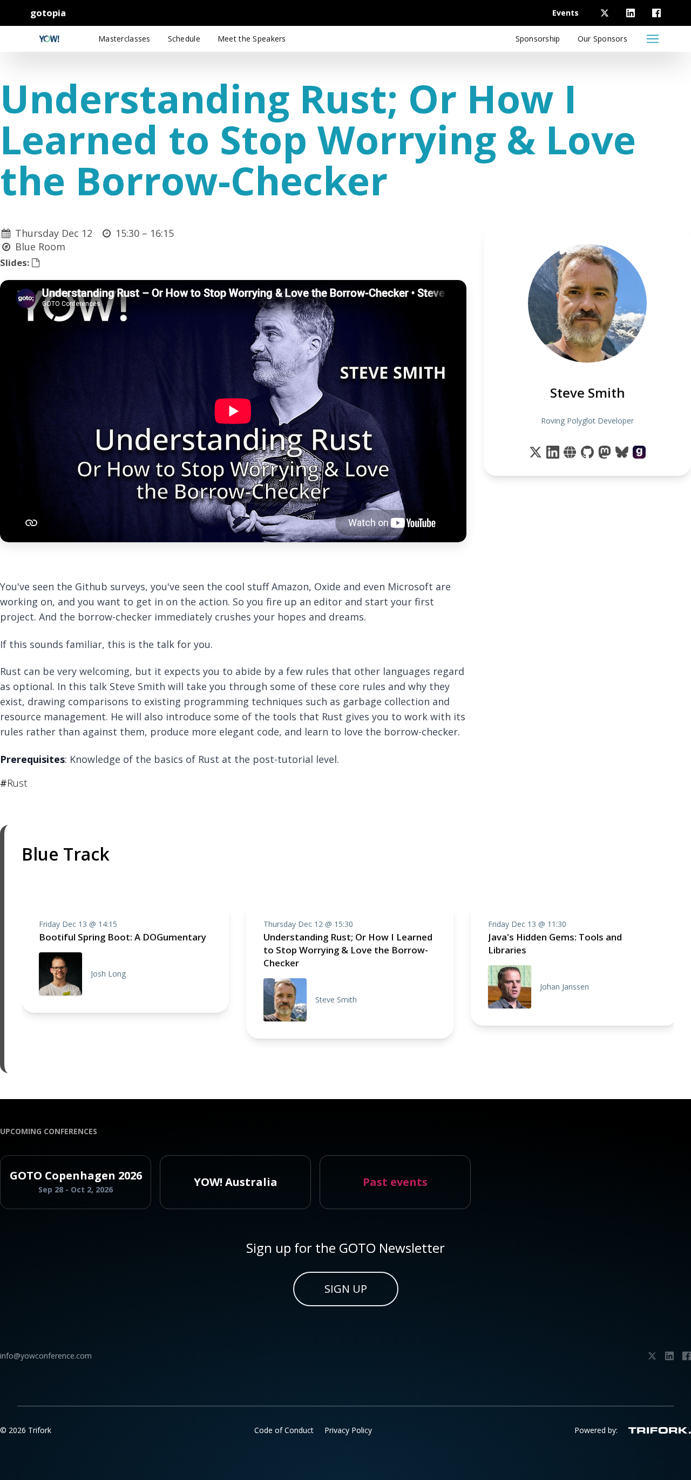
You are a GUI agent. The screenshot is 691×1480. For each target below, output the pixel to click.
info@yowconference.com (46, 1356)
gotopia (48, 12)
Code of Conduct (284, 1430)
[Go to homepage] (49, 39)
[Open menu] (653, 39)
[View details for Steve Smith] (639, 452)
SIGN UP (345, 1288)
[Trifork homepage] (659, 1430)
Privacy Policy (348, 1430)
